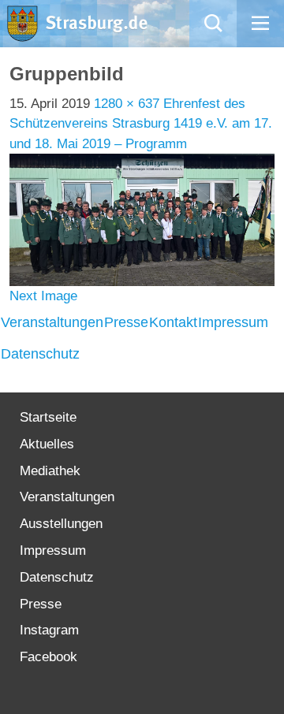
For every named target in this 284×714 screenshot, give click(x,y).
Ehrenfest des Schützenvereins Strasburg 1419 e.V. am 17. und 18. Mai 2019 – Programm (140, 123)
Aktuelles (47, 444)
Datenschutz (40, 354)
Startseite (48, 417)
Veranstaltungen (52, 322)
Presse (126, 322)
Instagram (49, 630)
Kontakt (173, 322)
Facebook (48, 656)
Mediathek (50, 470)
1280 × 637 (126, 103)
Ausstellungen (61, 523)
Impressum (233, 322)
